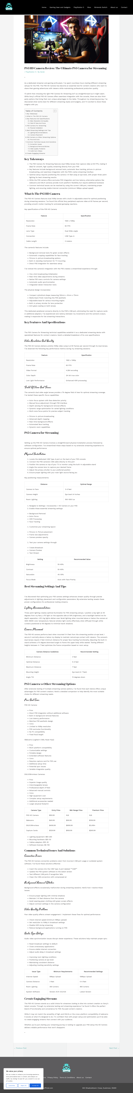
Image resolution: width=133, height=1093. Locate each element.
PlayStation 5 (79, 7)
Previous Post (20, 1048)
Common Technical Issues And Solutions (41, 142)
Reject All (23, 1085)
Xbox (89, 7)
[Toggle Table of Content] (54, 110)
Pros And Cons (34, 139)
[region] (23, 1078)
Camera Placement (36, 135)
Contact (124, 7)
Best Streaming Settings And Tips (39, 130)
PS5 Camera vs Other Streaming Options (41, 137)
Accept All (35, 1085)
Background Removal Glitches (39, 146)
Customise (12, 1085)
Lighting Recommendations (39, 132)
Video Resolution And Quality (39, 121)
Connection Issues (36, 144)
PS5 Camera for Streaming (36, 126)
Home (44, 7)
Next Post (114, 1048)
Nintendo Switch (100, 7)
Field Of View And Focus (38, 123)
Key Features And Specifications (38, 119)
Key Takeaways (32, 114)
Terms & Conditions (67, 1077)
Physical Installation (36, 128)
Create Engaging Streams (36, 153)
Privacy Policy (53, 1077)
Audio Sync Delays (36, 151)
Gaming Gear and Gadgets (60, 7)
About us (114, 7)
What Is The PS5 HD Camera (37, 116)
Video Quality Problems (37, 149)
